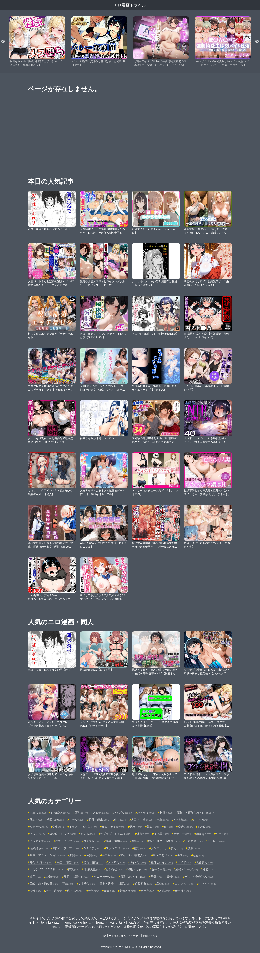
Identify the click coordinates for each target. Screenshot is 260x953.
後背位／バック (62, 834)
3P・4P (201, 819)
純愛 (208, 869)
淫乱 (35, 890)
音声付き (183, 890)
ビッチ (37, 834)
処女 (120, 819)
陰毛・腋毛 (93, 862)
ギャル (87, 834)
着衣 (153, 826)
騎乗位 (185, 826)
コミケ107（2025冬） (46, 869)
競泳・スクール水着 (164, 841)
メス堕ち (116, 862)
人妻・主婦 (141, 819)
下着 (67, 883)
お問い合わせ (150, 936)
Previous (3, 42)
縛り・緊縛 (116, 841)
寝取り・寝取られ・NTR (195, 812)
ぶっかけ (146, 812)
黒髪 (75, 855)
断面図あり (162, 855)
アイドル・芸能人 (134, 855)
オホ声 (147, 890)
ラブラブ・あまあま (116, 834)
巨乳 (81, 812)
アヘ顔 (180, 819)
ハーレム (216, 841)
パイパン (137, 862)
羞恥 (137, 841)
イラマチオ (40, 841)
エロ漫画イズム (117, 936)
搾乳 (73, 869)
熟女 (136, 826)
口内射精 (194, 841)
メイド (184, 862)
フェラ (100, 812)
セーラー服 (161, 869)
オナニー (182, 834)
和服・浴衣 (137, 869)
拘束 (162, 819)
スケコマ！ (134, 936)
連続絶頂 (39, 848)
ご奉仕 (52, 876)
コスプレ (92, 841)
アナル (76, 819)
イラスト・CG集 (83, 826)
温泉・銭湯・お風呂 (114, 883)
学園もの (55, 819)
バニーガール (105, 876)
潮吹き (203, 834)
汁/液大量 (92, 869)
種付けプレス (41, 862)
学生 (58, 826)
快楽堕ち (39, 826)
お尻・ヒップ (67, 841)
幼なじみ (75, 890)
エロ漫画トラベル (130, 5)
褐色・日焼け (68, 862)
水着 (143, 834)
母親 (109, 890)
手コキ (109, 855)
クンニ (158, 848)
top (104, 936)
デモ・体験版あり (199, 876)
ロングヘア (184, 883)
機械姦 (173, 876)
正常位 (204, 826)
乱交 (222, 834)
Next (257, 42)
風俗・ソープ (187, 869)
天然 (93, 890)
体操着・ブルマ (65, 848)
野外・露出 (99, 819)
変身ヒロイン (162, 862)
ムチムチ (92, 848)
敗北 (164, 890)
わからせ (114, 869)
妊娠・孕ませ (113, 826)
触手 (35, 876)
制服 (166, 812)
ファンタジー (117, 848)
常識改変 (127, 890)
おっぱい (60, 812)
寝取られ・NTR (133, 876)
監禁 (140, 848)
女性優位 (86, 883)
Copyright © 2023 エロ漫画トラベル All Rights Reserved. (130, 947)
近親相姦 (143, 883)
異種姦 (163, 883)
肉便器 (161, 834)
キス (182, 855)
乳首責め (204, 862)
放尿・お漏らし (76, 876)
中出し (38, 812)
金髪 (91, 855)
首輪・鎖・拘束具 (44, 883)
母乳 (156, 876)
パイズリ (122, 812)
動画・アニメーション (47, 855)
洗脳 (193, 848)
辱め (36, 819)
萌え (177, 848)
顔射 (198, 855)
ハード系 (53, 890)
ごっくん (207, 883)
